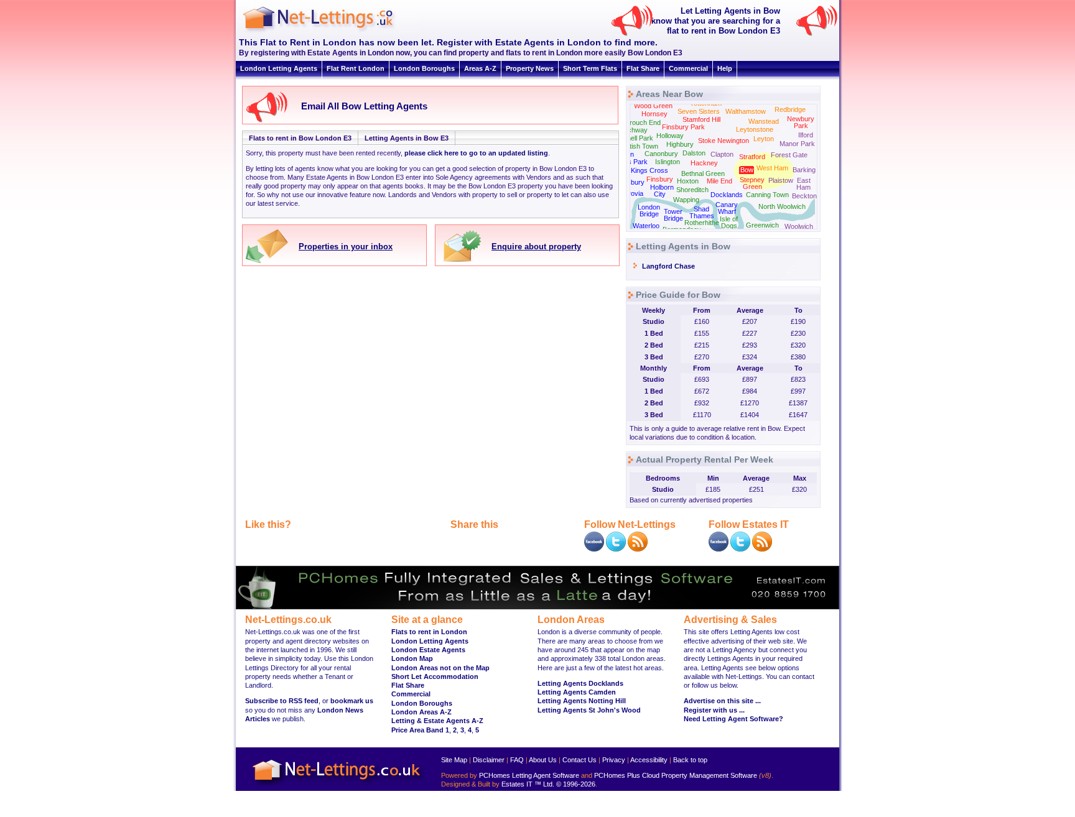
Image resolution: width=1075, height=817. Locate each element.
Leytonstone (754, 129)
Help (724, 68)
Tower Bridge (673, 215)
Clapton (721, 154)
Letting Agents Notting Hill (582, 700)
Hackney (704, 163)
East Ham (803, 184)
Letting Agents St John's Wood (589, 710)
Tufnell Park (635, 138)
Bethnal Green (703, 173)
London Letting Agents (278, 68)
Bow (746, 169)
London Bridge (649, 210)
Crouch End (643, 122)
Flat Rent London (355, 68)
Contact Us (579, 760)
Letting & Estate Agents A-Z (437, 720)
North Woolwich (782, 206)
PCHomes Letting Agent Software (529, 775)
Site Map (454, 760)
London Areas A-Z (421, 712)
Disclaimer (489, 760)
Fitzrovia (630, 193)
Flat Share (642, 68)
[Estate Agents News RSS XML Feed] (762, 549)
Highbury (680, 144)
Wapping (686, 199)
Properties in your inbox (346, 246)
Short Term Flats (590, 68)
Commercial (688, 68)
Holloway (670, 135)
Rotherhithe (701, 222)
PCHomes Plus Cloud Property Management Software (675, 775)
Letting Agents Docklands (580, 683)
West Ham (772, 168)
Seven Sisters (698, 111)
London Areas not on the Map (440, 668)
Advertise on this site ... (722, 700)
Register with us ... (714, 710)
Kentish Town (638, 146)
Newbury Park (800, 122)
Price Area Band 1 (420, 730)
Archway (634, 130)
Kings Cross (649, 170)
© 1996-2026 (575, 784)
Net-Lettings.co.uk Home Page (338, 786)
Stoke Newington (723, 140)
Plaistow (780, 180)
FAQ (517, 760)
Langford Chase (668, 266)
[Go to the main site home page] (329, 31)
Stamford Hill (701, 119)
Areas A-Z (480, 68)
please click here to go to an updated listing (476, 153)
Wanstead (763, 121)
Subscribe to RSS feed (282, 700)
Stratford (752, 156)
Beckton (804, 196)
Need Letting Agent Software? (733, 718)
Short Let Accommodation (434, 676)
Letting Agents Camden (577, 692)
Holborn (662, 187)
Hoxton (688, 181)
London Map (412, 658)
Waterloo (646, 225)
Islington (667, 161)
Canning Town (767, 194)
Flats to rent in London (429, 631)
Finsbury (659, 179)
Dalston (693, 153)
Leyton (763, 138)
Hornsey (654, 114)
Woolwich (798, 226)
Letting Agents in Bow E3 (407, 138)
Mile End (719, 181)
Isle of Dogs (729, 222)
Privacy (613, 760)
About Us (543, 760)
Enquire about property (536, 246)
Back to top (690, 760)
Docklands (726, 194)
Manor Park (797, 143)
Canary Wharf (726, 208)
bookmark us (351, 700)
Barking (804, 169)
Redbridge (790, 109)
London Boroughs (424, 68)
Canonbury (661, 153)
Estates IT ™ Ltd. (527, 784)
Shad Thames (701, 212)
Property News (530, 68)
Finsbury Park (683, 127)
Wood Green (653, 105)
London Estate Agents (428, 649)
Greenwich (762, 225)
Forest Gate (789, 155)
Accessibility (649, 760)
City (660, 194)
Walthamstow (745, 111)
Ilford (805, 135)
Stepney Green (752, 183)
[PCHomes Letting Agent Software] (537, 607)
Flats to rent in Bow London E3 (300, 138)
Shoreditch (692, 189)
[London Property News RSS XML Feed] (638, 549)
